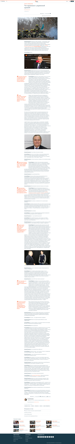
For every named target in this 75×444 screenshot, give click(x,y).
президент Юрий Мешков (36, 375)
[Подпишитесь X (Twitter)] (42, 437)
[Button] (42, 13)
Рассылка (26, 439)
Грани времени (21, 421)
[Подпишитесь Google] (38, 437)
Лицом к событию (38, 421)
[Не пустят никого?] (32, 430)
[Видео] (67, 1)
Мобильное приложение (16, 436)
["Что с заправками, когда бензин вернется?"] (32, 426)
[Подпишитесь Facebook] (40, 437)
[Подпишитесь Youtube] (44, 437)
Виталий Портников (30, 398)
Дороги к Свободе (47, 400)
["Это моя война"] (16, 422)
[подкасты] (69, 1)
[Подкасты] (51, 437)
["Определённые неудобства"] (49, 426)
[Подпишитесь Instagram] (47, 437)
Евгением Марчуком (37, 46)
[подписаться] (53, 437)
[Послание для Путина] (16, 426)
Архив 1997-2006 (15, 439)
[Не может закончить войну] (49, 422)
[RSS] (49, 437)
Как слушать (27, 436)
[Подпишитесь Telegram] (45, 437)
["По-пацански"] (32, 422)
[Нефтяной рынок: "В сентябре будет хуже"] (16, 430)
